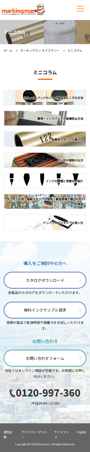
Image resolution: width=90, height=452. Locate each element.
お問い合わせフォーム (45, 358)
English (81, 432)
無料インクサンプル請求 (45, 310)
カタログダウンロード (45, 280)
